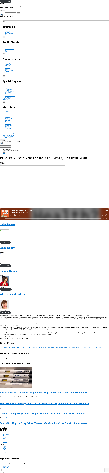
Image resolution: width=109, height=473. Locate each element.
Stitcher (20, 338)
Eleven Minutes (8, 97)
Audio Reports (5, 51)
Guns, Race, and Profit (9, 91)
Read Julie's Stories (5, 242)
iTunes (16, 338)
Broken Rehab (8, 92)
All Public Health (6, 50)
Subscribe (2, 8)
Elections (7, 111)
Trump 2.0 (5, 19)
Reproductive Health (9, 118)
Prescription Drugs (8, 114)
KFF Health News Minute (10, 65)
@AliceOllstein (3, 310)
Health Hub (7, 68)
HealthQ (6, 69)
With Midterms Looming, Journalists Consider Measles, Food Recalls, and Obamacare (44, 403)
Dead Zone (7, 93)
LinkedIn (4, 448)
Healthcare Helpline (9, 64)
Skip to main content (5, 1)
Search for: (2, 13)
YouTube (4, 447)
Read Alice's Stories (5, 312)
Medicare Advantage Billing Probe (9, 133)
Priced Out (7, 90)
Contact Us (2, 359)
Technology (7, 119)
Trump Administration (77, 347)
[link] (2, 163)
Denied (6, 94)
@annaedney (2, 263)
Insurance (7, 113)
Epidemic (7, 71)
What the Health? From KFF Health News (92, 347)
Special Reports (6, 73)
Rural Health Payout (9, 33)
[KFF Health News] (6, 7)
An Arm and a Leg (9, 66)
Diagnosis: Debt (8, 88)
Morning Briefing (6, 435)
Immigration (7, 117)
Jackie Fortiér (4, 397)
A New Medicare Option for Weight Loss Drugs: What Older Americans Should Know (44, 392)
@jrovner (2, 240)
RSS (3, 454)
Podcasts (56, 347)
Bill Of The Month (9, 85)
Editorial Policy (6, 466)
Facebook (4, 449)
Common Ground (8, 87)
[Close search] (1, 15)
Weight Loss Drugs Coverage (8, 135)
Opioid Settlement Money (8, 136)
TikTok (4, 453)
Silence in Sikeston (9, 70)
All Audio (4, 72)
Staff (3, 439)
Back (4, 21)
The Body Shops (8, 89)
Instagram (4, 446)
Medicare (7, 126)
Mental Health (8, 124)
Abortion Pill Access (7, 137)
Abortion (22, 347)
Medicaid (7, 127)
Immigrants (48, 347)
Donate (10, 8)
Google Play (25, 338)
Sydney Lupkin (4, 417)
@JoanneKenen (3, 287)
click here (12, 336)
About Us (4, 437)
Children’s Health (8, 128)
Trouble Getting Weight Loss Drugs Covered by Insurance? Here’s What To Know (42, 413)
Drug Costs (41, 347)
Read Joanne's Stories (5, 289)
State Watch (7, 32)
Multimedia (52, 347)
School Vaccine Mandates (8, 134)
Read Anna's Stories (5, 265)
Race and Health (8, 121)
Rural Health (7, 120)
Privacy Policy (5, 467)
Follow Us (6, 8)
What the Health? (8, 63)
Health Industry (8, 116)
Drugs (45, 347)
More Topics (5, 99)
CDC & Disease (8, 47)
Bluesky (4, 452)
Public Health (5, 34)
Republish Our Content (7, 440)
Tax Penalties (70, 347)
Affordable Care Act (9, 125)
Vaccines (7, 46)
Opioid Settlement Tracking (10, 96)
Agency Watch (8, 31)
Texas (83, 347)
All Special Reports (6, 98)
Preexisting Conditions (62, 347)
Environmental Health (9, 49)
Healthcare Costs (8, 112)
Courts (1, 347)
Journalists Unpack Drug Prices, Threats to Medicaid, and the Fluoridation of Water (43, 423)
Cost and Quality (35, 347)
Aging (6, 122)
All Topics (5, 129)
